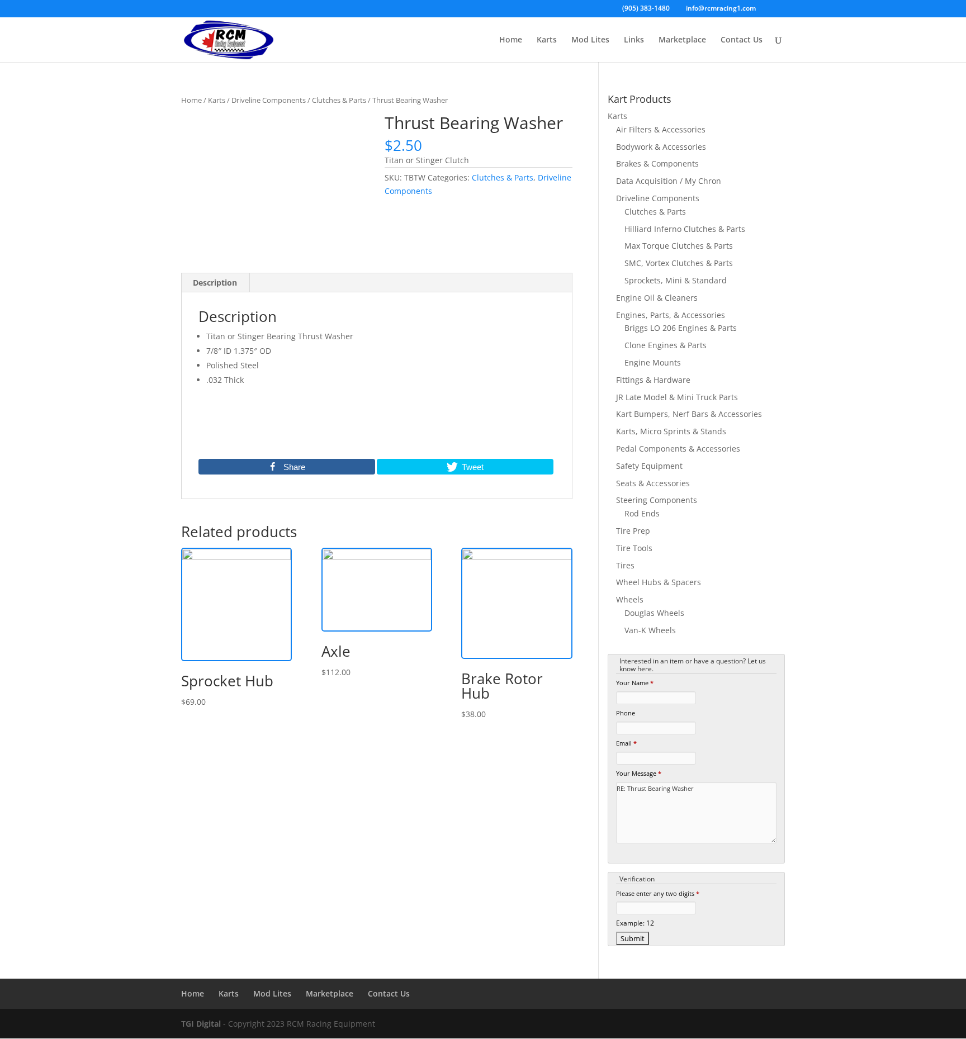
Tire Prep (633, 530)
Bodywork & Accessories (661, 146)
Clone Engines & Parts (665, 345)
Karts (547, 40)
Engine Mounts (652, 362)
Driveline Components (268, 100)
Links (634, 40)
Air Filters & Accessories (660, 129)
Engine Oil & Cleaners (657, 297)
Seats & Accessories (653, 483)
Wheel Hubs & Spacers (658, 582)
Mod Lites (590, 40)
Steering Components (656, 500)
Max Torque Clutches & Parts (678, 245)
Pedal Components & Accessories (678, 448)
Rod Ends (642, 513)
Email (626, 743)
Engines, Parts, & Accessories (670, 315)
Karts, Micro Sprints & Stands (671, 431)
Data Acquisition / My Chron (668, 180)
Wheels (629, 599)
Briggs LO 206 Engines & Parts (680, 327)
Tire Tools (634, 548)
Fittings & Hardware (653, 379)
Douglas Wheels (654, 613)
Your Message (638, 773)
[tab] (215, 282)
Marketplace (682, 40)
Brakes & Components (657, 163)
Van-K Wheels (650, 630)
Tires (625, 565)
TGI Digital (201, 1023)
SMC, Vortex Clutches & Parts (678, 263)
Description (215, 282)
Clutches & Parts (339, 100)
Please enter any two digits (657, 893)
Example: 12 (635, 922)
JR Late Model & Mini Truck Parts (677, 397)
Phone (625, 713)
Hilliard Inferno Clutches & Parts (684, 229)
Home (510, 40)
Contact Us (742, 40)
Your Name (635, 683)
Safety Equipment (649, 466)
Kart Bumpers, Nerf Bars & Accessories (689, 414)
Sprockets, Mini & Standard (675, 280)
